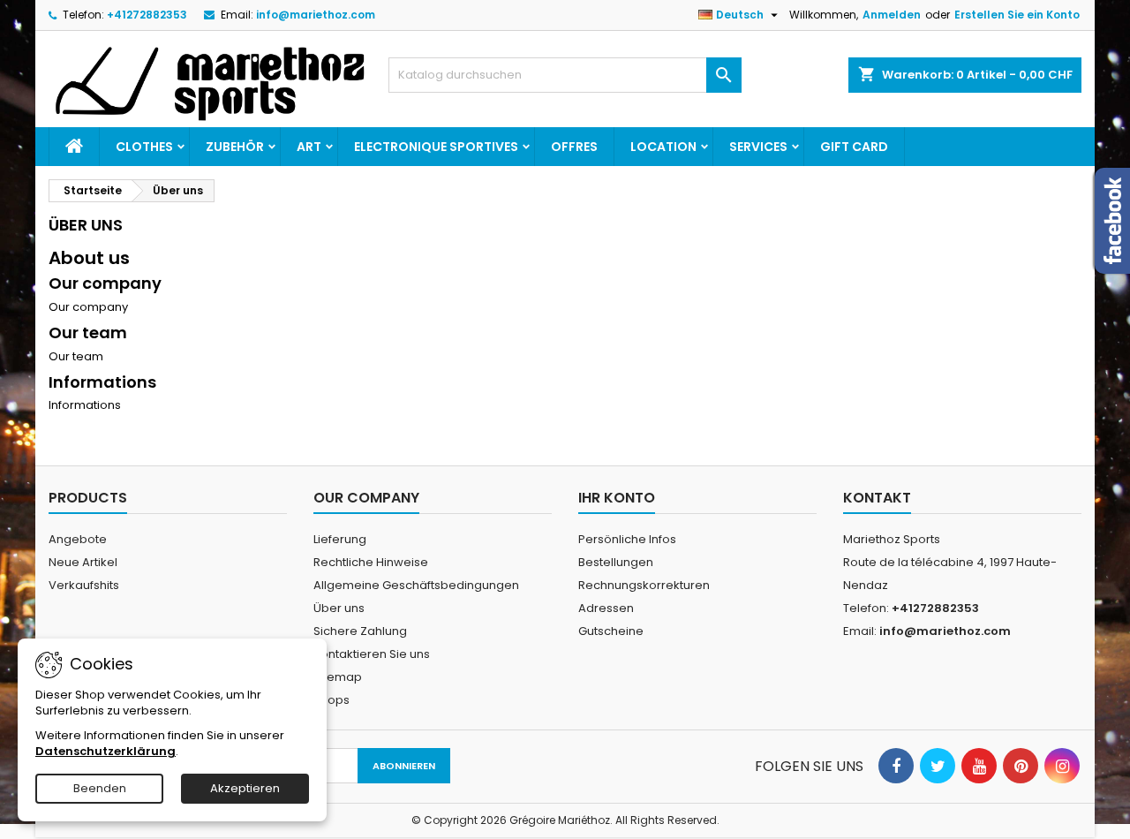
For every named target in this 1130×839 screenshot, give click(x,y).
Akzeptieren (245, 788)
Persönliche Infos (627, 539)
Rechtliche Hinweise (370, 562)
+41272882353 (147, 14)
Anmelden (892, 14)
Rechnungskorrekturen (644, 585)
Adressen (606, 608)
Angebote (78, 539)
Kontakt (877, 498)
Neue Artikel (83, 562)
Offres (574, 146)
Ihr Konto (616, 498)
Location (663, 146)
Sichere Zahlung (360, 631)
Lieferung (339, 539)
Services (758, 146)
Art (309, 146)
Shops (331, 700)
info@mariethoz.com (315, 14)
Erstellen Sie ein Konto (1017, 14)
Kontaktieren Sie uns (371, 654)
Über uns (339, 608)
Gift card (854, 146)
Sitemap (337, 677)
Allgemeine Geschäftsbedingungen (416, 585)
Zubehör (235, 146)
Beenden (99, 788)
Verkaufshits (84, 585)
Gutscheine (611, 631)
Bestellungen (615, 562)
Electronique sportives (436, 146)
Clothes (144, 146)
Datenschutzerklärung (105, 751)
